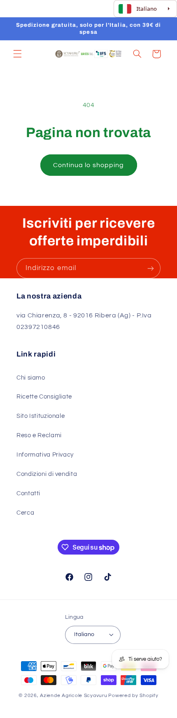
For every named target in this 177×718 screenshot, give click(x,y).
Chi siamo (30, 378)
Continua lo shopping (88, 165)
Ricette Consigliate (44, 397)
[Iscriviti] (150, 268)
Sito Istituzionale (40, 416)
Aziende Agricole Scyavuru (73, 695)
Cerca (25, 513)
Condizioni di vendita (46, 474)
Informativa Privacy (45, 455)
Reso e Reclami (39, 435)
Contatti (28, 493)
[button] (17, 53)
